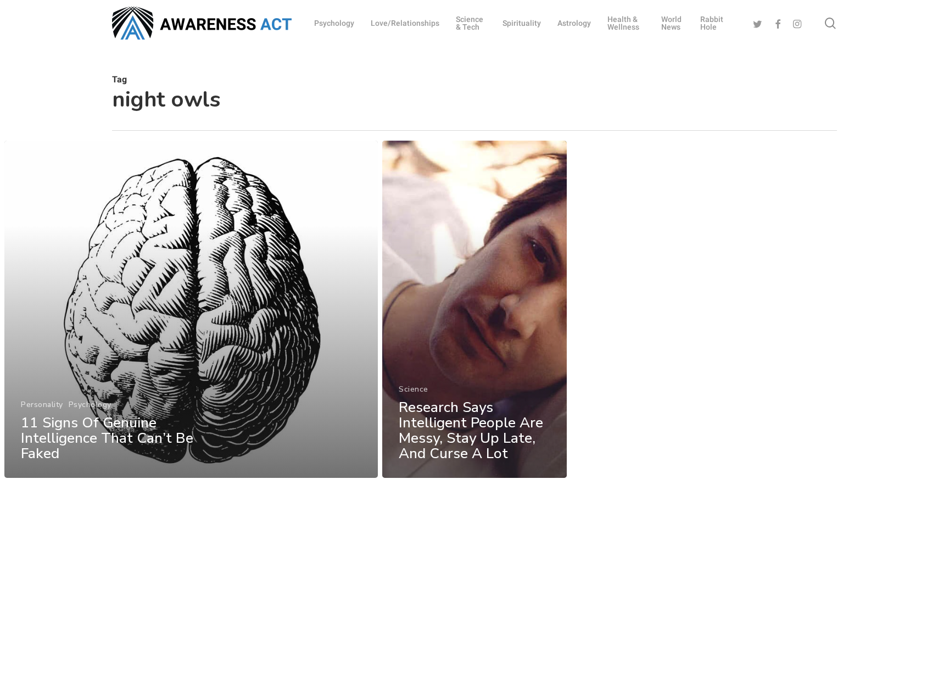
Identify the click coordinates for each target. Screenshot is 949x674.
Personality (42, 404)
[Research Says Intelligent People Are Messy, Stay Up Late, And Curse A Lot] (474, 309)
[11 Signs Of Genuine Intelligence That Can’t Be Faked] (191, 309)
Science (413, 389)
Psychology (90, 404)
